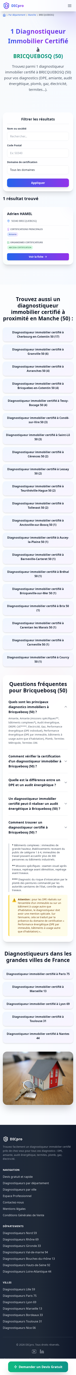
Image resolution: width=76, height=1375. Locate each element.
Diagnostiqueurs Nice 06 (19, 1328)
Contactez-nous (13, 1202)
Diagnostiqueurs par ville (19, 1189)
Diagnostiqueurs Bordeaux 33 (23, 1315)
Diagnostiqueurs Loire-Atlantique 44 (27, 1271)
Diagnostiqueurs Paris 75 (20, 1296)
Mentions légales (14, 1209)
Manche (32, 15)
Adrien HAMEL (19, 213)
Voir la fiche (36, 256)
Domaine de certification (22, 162)
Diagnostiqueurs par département (26, 1183)
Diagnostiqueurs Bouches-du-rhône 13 (29, 1259)
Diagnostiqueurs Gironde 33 (22, 1246)
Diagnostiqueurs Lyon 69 (19, 1302)
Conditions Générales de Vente (23, 1215)
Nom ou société (16, 128)
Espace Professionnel (17, 1196)
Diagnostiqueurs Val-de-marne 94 (25, 1252)
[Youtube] (34, 1351)
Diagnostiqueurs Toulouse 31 (22, 1321)
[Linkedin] (42, 1351)
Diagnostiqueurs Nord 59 (20, 1233)
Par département (16, 15)
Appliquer (38, 183)
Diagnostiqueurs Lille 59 (19, 1289)
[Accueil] (4, 15)
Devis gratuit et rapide (18, 1177)
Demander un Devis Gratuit (40, 1367)
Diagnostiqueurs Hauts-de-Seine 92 (26, 1265)
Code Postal (14, 145)
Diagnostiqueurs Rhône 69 (21, 1239)
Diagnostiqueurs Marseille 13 (22, 1308)
